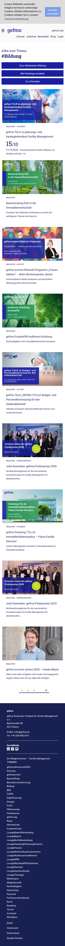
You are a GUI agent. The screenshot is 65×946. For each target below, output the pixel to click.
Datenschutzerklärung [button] (16, 19)
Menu (3, 30)
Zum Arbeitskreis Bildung (32, 65)
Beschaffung (13, 778)
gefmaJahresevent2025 (18, 767)
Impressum (12, 928)
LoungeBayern (14, 836)
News (10, 821)
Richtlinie (11, 905)
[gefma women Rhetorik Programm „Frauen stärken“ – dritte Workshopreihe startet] (32, 245)
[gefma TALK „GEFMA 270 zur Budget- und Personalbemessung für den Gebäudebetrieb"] (32, 370)
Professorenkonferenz (18, 898)
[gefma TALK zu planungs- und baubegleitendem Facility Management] (32, 107)
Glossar (20, 36)
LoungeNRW (13, 859)
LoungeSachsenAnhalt (18, 871)
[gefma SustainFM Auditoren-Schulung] (32, 312)
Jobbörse (31, 36)
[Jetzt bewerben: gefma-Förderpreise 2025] (32, 579)
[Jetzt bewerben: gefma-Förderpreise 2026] (32, 441)
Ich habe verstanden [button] (53, 12)
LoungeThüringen (15, 875)
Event (9, 805)
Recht (10, 901)
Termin (10, 909)
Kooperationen (14, 828)
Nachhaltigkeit (14, 886)
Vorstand (11, 913)
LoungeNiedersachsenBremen (22, 855)
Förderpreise (13, 813)
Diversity (11, 771)
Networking (12, 890)
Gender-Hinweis (15, 938)
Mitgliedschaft (14, 882)
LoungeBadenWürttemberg (20, 832)
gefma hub (57, 30)
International (13, 824)
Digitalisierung (14, 797)
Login (60, 36)
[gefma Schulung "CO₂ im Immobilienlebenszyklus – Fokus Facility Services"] (32, 507)
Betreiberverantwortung (18, 782)
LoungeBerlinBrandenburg (19, 840)
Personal (11, 894)
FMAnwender (13, 809)
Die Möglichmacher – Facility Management (28, 758)
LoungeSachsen (15, 867)
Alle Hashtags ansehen (32, 73)
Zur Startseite (32, 81)
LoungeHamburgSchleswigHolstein (24, 844)
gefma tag (12, 817)
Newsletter (43, 36)
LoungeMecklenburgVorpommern (24, 851)
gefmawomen (14, 774)
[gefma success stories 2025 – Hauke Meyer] (32, 645)
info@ (22, 732)
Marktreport (13, 878)
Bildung (10, 786)
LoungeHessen (14, 848)
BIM (9, 790)
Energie (10, 801)
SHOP (10, 923)
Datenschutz (13, 933)
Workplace (12, 917)
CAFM (10, 794)
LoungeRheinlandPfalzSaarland (22, 863)
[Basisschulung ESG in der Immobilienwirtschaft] (32, 178)
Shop (53, 36)
